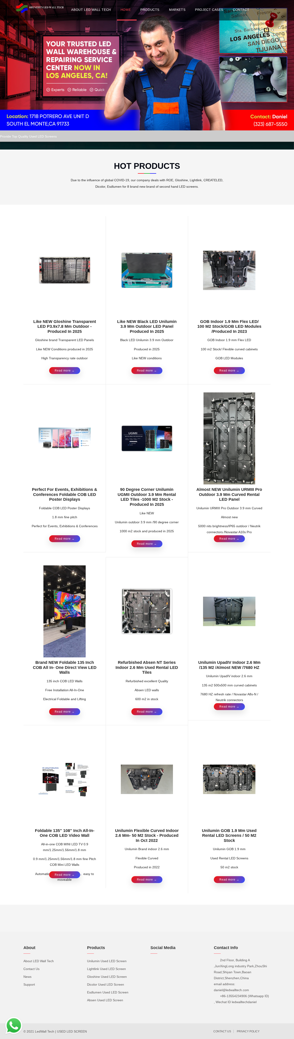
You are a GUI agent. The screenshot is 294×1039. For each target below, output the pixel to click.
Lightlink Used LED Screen (106, 969)
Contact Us (31, 969)
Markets (177, 10)
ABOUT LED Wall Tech (91, 10)
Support (29, 984)
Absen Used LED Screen (105, 1000)
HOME (126, 10)
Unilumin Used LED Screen (107, 961)
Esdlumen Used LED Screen (107, 992)
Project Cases (209, 10)
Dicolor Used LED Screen (105, 984)
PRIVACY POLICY (248, 1031)
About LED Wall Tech (38, 961)
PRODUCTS (149, 10)
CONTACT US (222, 1031)
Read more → (65, 370)
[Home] (41, 8)
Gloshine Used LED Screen (107, 977)
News (27, 977)
